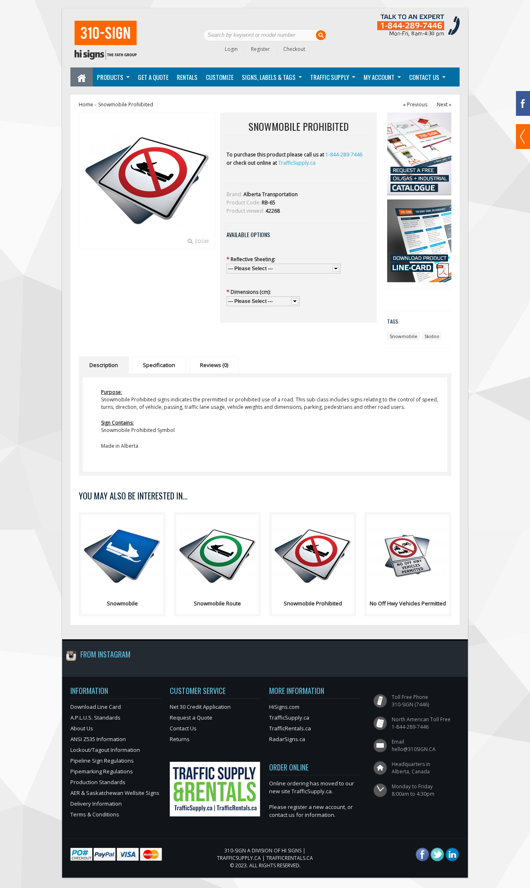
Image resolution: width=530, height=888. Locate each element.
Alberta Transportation (270, 194)
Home (86, 104)
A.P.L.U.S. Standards (95, 717)
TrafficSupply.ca (297, 162)
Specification (159, 365)
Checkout (294, 49)
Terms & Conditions (94, 814)
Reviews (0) (214, 365)
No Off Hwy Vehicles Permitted (408, 603)
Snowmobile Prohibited (125, 104)
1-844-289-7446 (343, 154)
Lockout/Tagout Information (105, 750)
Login (231, 49)
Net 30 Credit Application (200, 706)
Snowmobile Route (217, 603)
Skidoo (431, 336)
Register (260, 49)
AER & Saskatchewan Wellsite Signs (114, 793)
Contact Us (183, 728)
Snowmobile (403, 336)
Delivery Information (96, 803)
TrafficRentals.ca (290, 728)
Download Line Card (95, 706)
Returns (180, 739)
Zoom (202, 241)
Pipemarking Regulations (101, 771)
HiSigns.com (284, 706)
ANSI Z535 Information (98, 739)
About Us (81, 728)
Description (103, 365)
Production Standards (97, 782)
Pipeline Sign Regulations (102, 760)
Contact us (424, 77)
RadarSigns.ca (287, 739)
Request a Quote (191, 717)
